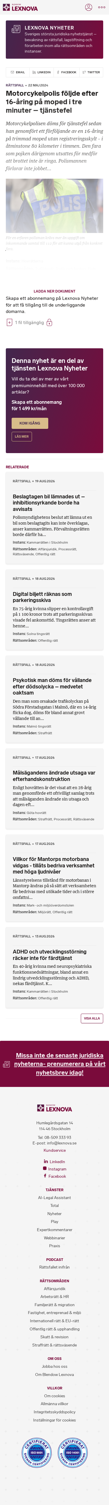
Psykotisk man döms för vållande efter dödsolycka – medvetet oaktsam (52, 686)
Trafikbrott (44, 268)
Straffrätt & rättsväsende (54, 1345)
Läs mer (22, 437)
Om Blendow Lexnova (54, 1374)
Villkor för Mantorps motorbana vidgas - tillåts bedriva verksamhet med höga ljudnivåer (53, 865)
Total (54, 1205)
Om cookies (54, 1395)
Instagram (56, 1169)
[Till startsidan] (20, 7)
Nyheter (54, 1213)
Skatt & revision (54, 1337)
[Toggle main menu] (101, 7)
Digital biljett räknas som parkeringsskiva (42, 597)
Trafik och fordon (71, 268)
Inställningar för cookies (54, 1420)
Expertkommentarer (54, 1229)
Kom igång (29, 423)
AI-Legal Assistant (54, 1197)
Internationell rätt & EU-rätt (54, 1320)
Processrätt (67, 549)
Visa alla (92, 1018)
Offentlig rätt (45, 554)
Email (20, 72)
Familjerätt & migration (55, 1304)
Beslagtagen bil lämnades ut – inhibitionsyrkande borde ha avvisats (49, 502)
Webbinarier (54, 1238)
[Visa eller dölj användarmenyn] (88, 7)
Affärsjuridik (47, 549)
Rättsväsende (23, 554)
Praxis (54, 1245)
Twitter (93, 72)
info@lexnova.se (61, 1143)
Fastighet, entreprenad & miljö (54, 1312)
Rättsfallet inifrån (54, 1267)
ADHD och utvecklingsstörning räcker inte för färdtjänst (50, 955)
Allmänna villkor (54, 1403)
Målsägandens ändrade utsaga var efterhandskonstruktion (54, 776)
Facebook (68, 72)
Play (54, 1221)
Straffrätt (45, 733)
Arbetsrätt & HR (54, 1296)
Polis (92, 268)
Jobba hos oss (54, 1366)
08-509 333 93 (57, 1137)
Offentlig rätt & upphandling (55, 1329)
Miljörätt (44, 912)
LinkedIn (44, 72)
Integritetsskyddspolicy (55, 1412)
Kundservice (55, 1150)
